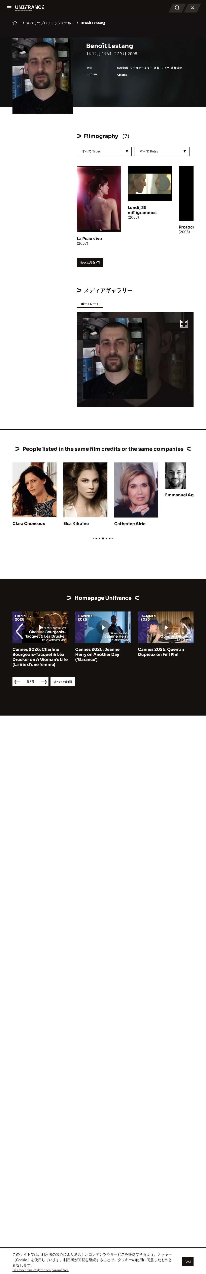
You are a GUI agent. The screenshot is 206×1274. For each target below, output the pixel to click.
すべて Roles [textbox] (149, 151)
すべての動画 (63, 682)
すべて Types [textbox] (91, 151)
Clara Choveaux (28, 523)
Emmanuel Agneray (185, 495)
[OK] (188, 1262)
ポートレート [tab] (90, 304)
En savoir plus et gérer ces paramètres (40, 1270)
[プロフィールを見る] (192, 8)
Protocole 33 (192, 227)
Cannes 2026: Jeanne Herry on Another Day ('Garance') (97, 654)
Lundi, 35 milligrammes (142, 210)
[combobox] (104, 151)
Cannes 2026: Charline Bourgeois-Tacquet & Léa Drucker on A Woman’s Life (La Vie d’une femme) (40, 657)
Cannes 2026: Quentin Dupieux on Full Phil (161, 652)
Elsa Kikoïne (76, 523)
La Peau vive (89, 238)
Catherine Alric (129, 523)
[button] (184, 324)
